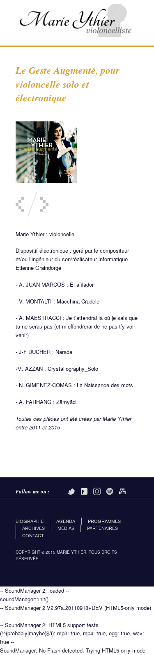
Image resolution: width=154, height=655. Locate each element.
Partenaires (102, 528)
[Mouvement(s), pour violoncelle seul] (20, 204)
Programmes (104, 521)
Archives (33, 528)
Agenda (65, 521)
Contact (33, 535)
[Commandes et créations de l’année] (44, 204)
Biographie (30, 521)
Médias (65, 528)
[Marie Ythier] (77, 18)
